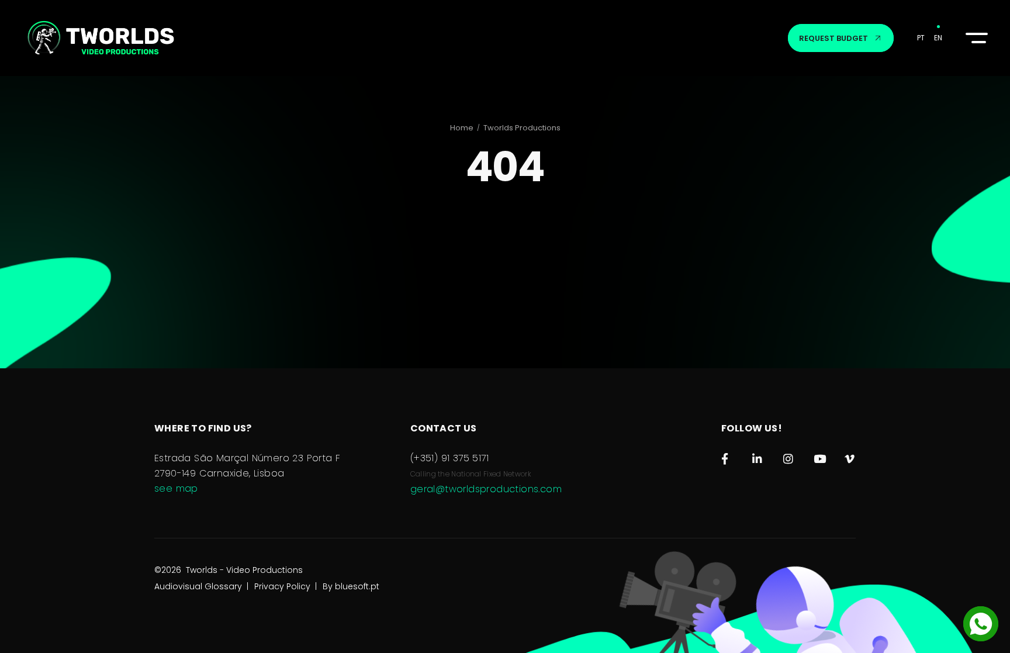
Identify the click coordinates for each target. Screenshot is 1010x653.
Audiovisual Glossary (198, 586)
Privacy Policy (282, 586)
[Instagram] (788, 456)
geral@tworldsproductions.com (486, 489)
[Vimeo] (850, 456)
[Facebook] (726, 456)
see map (176, 488)
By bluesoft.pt (351, 586)
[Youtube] (819, 456)
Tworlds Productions (522, 127)
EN (938, 38)
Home (461, 127)
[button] (975, 38)
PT (921, 38)
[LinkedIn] (757, 456)
